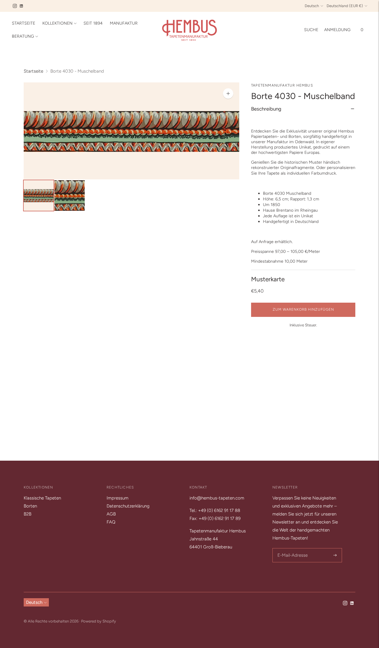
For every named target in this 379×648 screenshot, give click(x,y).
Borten (30, 506)
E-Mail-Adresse (291, 548)
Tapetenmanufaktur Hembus (282, 85)
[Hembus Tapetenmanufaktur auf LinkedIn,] (21, 6)
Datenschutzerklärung (128, 506)
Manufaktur (124, 23)
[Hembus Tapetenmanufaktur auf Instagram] (15, 6)
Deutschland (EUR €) (345, 6)
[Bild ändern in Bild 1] (39, 195)
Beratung (23, 36)
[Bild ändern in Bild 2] (69, 195)
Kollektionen (57, 23)
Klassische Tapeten (42, 498)
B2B (27, 514)
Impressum (118, 498)
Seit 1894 (93, 23)
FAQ (111, 522)
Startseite (23, 23)
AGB (111, 514)
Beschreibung (266, 109)
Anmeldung (337, 29)
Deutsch (312, 6)
